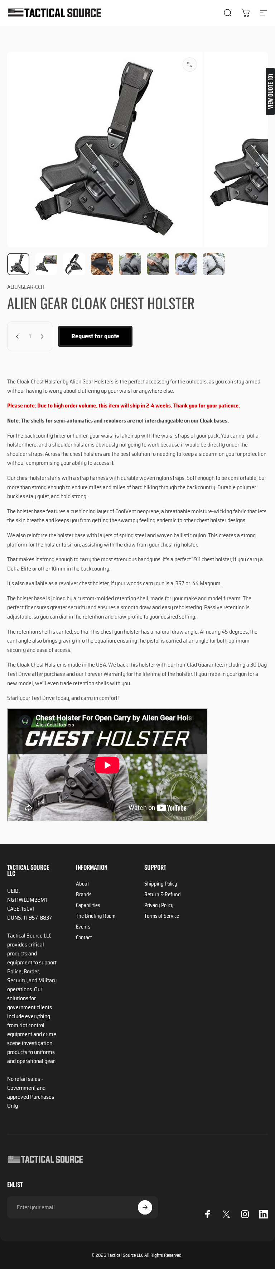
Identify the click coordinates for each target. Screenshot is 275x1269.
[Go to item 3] (74, 264)
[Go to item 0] (18, 264)
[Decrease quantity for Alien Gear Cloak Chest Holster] (16, 336)
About (82, 884)
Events (83, 927)
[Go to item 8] (214, 264)
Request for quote (95, 336)
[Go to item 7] (186, 264)
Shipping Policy (160, 884)
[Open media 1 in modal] (190, 64)
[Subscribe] (145, 1207)
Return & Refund (162, 894)
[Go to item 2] (46, 264)
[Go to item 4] (102, 264)
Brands (83, 894)
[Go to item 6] (158, 264)
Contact (84, 937)
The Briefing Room (95, 916)
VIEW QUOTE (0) (270, 91)
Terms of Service (161, 916)
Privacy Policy (159, 905)
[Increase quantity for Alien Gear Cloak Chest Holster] (43, 336)
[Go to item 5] (130, 264)
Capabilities (88, 905)
